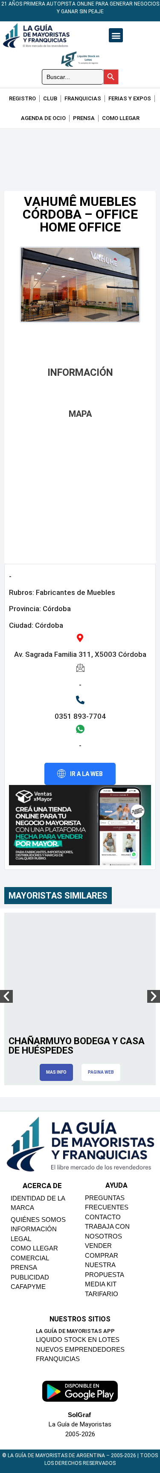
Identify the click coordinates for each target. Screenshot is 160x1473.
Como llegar (121, 118)
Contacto (103, 1217)
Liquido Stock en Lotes (77, 1339)
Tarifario (101, 1293)
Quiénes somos (38, 1219)
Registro (22, 98)
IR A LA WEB (86, 773)
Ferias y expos (129, 98)
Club (50, 98)
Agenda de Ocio (43, 118)
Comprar (101, 1255)
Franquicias (82, 98)
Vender (98, 1245)
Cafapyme (28, 1286)
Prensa (84, 118)
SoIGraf (79, 1414)
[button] (116, 35)
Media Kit (100, 1284)
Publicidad (30, 1277)
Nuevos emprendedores (80, 1349)
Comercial (30, 1258)
